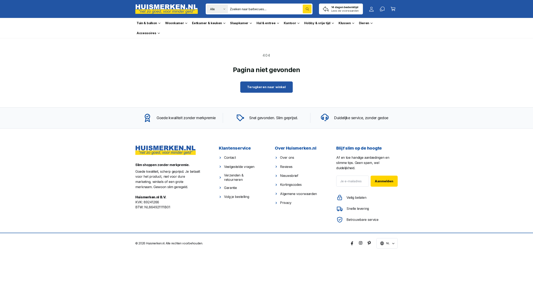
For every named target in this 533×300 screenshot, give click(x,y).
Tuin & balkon (147, 23)
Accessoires (146, 33)
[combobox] (271, 9)
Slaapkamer (239, 23)
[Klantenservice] (382, 9)
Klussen (345, 23)
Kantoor (290, 23)
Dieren (364, 23)
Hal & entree (266, 23)
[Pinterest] (369, 243)
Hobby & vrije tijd (317, 23)
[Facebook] (352, 243)
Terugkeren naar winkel (266, 87)
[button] (393, 9)
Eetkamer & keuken (207, 23)
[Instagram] (360, 243)
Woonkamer (174, 23)
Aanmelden (384, 181)
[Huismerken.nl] (165, 150)
